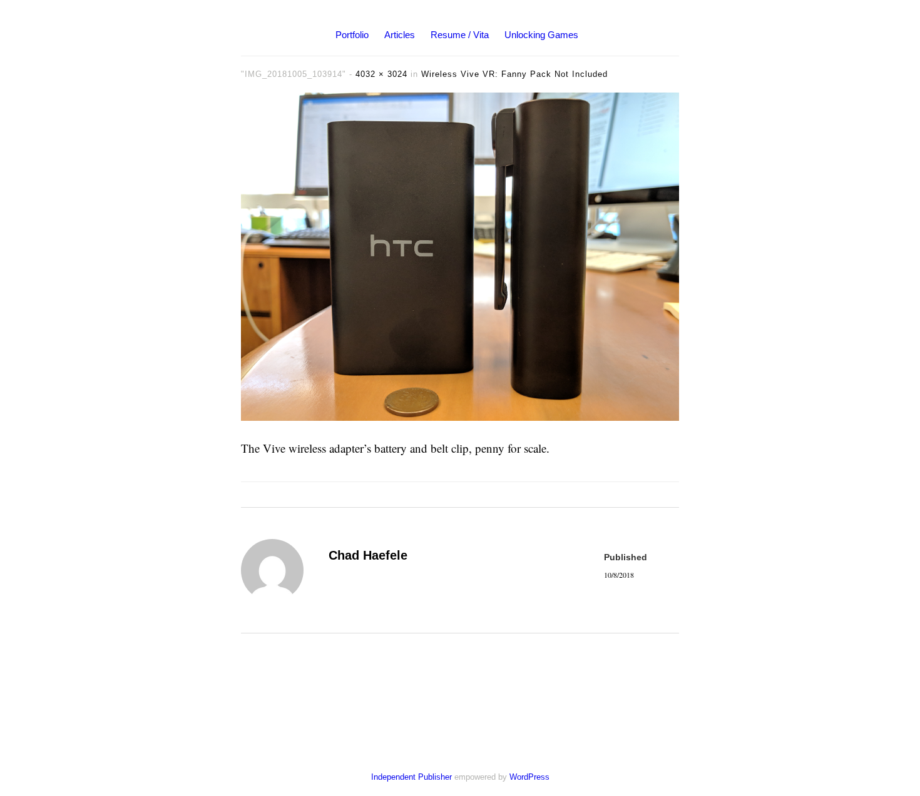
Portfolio (352, 34)
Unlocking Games (541, 34)
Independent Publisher (411, 777)
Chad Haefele (368, 555)
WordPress (529, 777)
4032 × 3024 (381, 74)
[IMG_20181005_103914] (460, 416)
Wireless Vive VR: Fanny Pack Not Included (514, 74)
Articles (399, 34)
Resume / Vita (460, 34)
